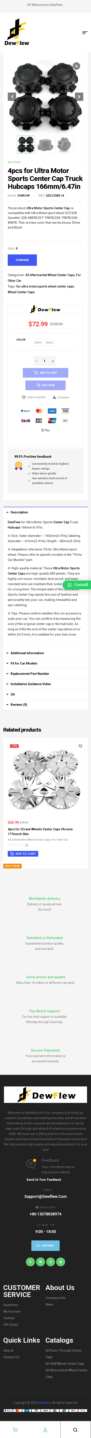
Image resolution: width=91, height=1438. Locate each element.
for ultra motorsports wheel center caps (45, 286)
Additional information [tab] (27, 653)
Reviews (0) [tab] (19, 704)
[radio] (38, 342)
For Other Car (60, 839)
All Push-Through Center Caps (64, 1354)
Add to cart (48, 372)
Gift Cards (10, 1324)
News (49, 1304)
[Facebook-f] (30, 1262)
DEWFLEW (24, 195)
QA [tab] (13, 694)
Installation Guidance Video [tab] (31, 684)
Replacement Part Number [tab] (30, 673)
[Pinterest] (60, 1262)
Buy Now (48, 385)
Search (8, 1350)
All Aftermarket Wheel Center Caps (50, 275)
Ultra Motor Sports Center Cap (48, 208)
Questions (10, 1305)
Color (20, 339)
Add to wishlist (36, 397)
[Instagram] (50, 1262)
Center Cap (61, 522)
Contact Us (11, 1357)
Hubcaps (14, 527)
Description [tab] (19, 512)
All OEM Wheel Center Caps (65, 1363)
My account (11, 1311)
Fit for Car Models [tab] (24, 663)
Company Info (56, 1298)
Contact (9, 1318)
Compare (22, 260)
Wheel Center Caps (21, 292)
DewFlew (14, 522)
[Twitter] (40, 1262)
